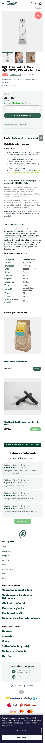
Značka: (15, 75)
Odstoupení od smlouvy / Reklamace (17, 596)
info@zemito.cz (23, 677)
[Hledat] (31, 3)
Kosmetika (6, 560)
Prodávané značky (13, 613)
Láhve (4, 565)
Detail (36, 369)
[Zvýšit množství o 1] (35, 108)
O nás (5, 641)
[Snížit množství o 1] (9, 108)
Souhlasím (21, 738)
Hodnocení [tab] (32, 138)
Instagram (17, 685)
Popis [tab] (7, 138)
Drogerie (5, 556)
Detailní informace (9, 86)
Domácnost (6, 551)
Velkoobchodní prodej (15, 646)
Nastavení (21, 731)
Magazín (7, 636)
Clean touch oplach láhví (30, 173)
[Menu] (2, 4)
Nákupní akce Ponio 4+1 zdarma (21, 618)
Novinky (5, 578)
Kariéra (6, 656)
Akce (4, 574)
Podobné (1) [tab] (18, 138)
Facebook (30, 686)
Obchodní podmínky (14, 603)
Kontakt (7, 631)
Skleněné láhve (29, 259)
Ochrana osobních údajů (17, 590)
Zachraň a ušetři (8, 569)
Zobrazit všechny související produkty (22, 444)
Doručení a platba (13, 608)
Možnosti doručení (10, 125)
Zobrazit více (23, 521)
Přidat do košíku (22, 115)
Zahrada (5, 547)
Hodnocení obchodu (22, 453)
